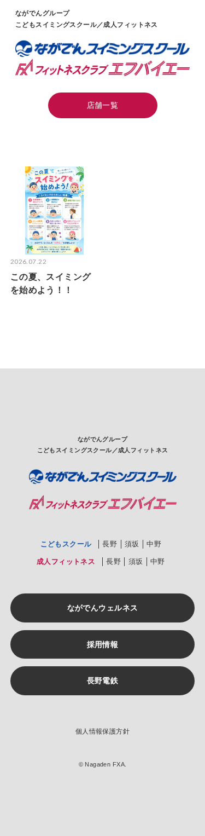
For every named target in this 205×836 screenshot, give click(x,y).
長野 (109, 544)
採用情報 (103, 644)
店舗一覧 (103, 105)
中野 (154, 544)
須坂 (132, 544)
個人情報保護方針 (102, 731)
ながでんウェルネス (102, 607)
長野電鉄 (103, 680)
